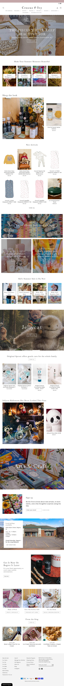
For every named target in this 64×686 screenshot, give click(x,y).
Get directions (11, 544)
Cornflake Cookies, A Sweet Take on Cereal (52, 645)
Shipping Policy (30, 660)
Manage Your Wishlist (20, 660)
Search (16, 658)
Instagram (17, 668)
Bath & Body (54, 10)
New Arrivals (9, 10)
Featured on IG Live (36, 12)
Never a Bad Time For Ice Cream (12, 645)
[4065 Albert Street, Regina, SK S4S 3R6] (32, 534)
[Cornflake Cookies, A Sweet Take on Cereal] (52, 634)
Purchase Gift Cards (32, 612)
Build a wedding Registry (51, 612)
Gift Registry (18, 662)
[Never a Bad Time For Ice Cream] (11, 634)
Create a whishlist (12, 612)
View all (32, 207)
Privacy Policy (30, 662)
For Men (46, 10)
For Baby (38, 10)
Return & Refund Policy (31, 665)
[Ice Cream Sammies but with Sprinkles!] (32, 634)
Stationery (25, 12)
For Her (24, 10)
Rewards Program (31, 658)
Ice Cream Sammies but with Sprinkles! (32, 645)
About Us (17, 664)
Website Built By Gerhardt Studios (32, 681)
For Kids (31, 10)
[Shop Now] (32, 226)
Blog (16, 666)
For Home (16, 10)
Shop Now (31, 40)
